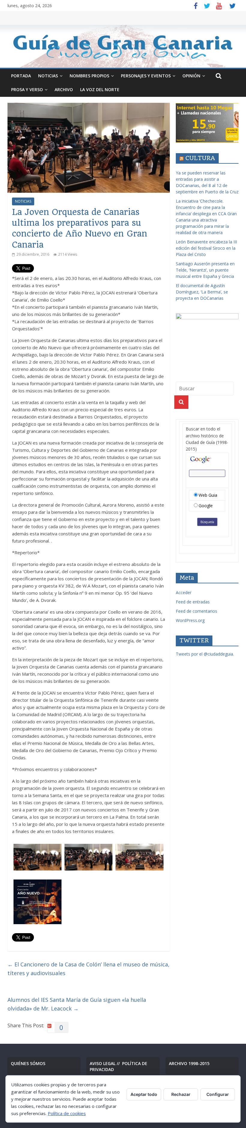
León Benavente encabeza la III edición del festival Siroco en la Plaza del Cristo (206, 248)
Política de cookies (67, 1113)
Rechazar (180, 1094)
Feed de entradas (193, 602)
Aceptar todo (143, 1094)
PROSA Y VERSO (27, 89)
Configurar (217, 1094)
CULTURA (200, 158)
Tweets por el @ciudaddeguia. (205, 654)
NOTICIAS (48, 76)
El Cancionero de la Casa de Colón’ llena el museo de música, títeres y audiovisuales (89, 969)
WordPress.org (190, 620)
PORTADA (21, 76)
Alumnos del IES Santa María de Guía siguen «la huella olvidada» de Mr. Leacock (77, 1004)
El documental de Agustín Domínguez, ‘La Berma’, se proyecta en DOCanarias (202, 292)
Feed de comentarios (196, 611)
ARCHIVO (64, 89)
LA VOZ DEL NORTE (99, 89)
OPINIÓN (191, 76)
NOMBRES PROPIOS (89, 76)
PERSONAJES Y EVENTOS (146, 76)
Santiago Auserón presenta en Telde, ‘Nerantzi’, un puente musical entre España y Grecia (205, 270)
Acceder (183, 592)
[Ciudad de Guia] (123, 46)
